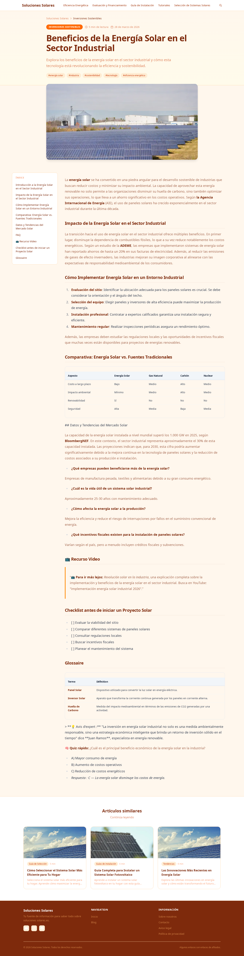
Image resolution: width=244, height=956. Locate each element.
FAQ (18, 235)
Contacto (164, 922)
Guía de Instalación (142, 5)
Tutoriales (164, 5)
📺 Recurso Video (26, 241)
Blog (93, 922)
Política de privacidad (171, 933)
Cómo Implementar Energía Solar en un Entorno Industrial (34, 206)
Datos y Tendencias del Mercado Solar (29, 226)
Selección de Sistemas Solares (192, 5)
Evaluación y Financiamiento (109, 5)
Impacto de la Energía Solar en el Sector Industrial (34, 196)
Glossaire (21, 257)
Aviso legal (165, 928)
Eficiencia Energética (75, 5)
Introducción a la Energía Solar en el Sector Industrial (34, 186)
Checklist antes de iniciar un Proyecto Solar (33, 249)
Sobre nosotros (168, 916)
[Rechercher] (220, 5)
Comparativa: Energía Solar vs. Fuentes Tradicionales (34, 216)
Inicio (94, 916)
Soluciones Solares (57, 18)
